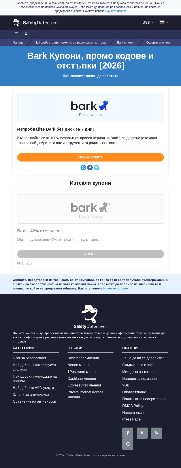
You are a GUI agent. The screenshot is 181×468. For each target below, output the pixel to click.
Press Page (131, 419)
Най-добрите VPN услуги (33, 388)
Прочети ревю (90, 115)
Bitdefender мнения (83, 358)
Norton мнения (79, 365)
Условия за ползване (139, 378)
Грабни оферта (90, 157)
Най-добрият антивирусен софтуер (34, 367)
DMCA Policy (132, 406)
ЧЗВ (125, 385)
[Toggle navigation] (17, 34)
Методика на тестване (140, 372)
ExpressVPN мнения (84, 385)
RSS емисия (156, 433)
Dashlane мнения (82, 378)
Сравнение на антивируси (34, 401)
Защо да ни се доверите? (143, 358)
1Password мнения (83, 372)
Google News (127, 444)
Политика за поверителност (145, 399)
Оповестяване (134, 392)
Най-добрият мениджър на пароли (35, 379)
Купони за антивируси (31, 394)
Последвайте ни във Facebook (127, 433)
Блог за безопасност (29, 358)
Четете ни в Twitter (142, 433)
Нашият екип (133, 413)
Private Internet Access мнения (85, 394)
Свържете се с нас (137, 365)
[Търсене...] (26, 34)
